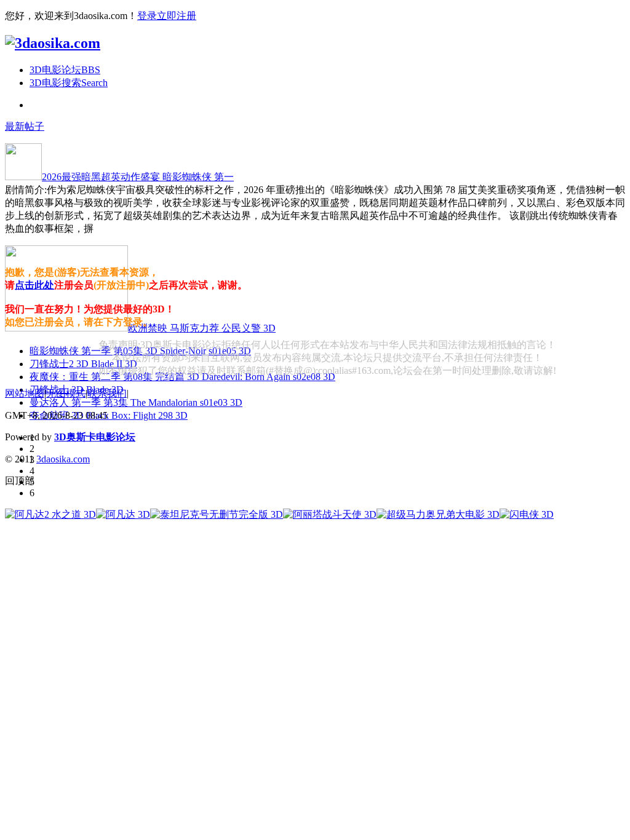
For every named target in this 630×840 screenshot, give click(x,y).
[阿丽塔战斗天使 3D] (330, 514)
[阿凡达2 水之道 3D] (50, 514)
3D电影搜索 (69, 82)
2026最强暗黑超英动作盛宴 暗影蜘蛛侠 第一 (138, 177)
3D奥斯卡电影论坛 (94, 437)
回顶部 (19, 480)
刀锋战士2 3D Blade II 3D (83, 364)
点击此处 (34, 285)
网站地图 (24, 393)
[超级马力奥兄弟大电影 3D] (438, 514)
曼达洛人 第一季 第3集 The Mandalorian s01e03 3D (136, 402)
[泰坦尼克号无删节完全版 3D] (216, 514)
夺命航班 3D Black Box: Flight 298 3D (109, 415)
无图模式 (66, 393)
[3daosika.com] (52, 43)
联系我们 (107, 393)
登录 (147, 15)
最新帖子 (24, 126)
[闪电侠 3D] (527, 514)
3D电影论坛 (65, 70)
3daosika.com (63, 459)
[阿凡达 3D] (123, 514)
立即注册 (176, 15)
